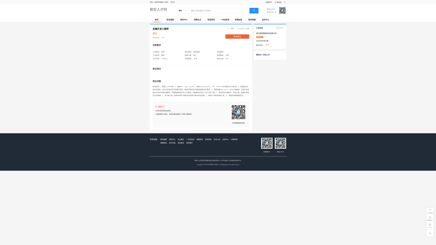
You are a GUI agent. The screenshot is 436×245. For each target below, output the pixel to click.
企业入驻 (217, 139)
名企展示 (181, 139)
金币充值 (172, 143)
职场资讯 (211, 20)
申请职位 (237, 37)
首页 (157, 20)
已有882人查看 (244, 28)
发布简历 (208, 139)
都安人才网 (158, 9)
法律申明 (234, 139)
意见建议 (181, 143)
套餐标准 (163, 143)
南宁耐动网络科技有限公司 (266, 33)
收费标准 (238, 20)
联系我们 (189, 143)
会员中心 (265, 20)
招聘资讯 (200, 139)
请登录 (172, 2)
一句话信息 (224, 20)
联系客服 (252, 20)
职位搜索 (170, 20)
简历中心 (184, 20)
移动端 (278, 2)
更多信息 (279, 28)
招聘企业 (197, 20)
